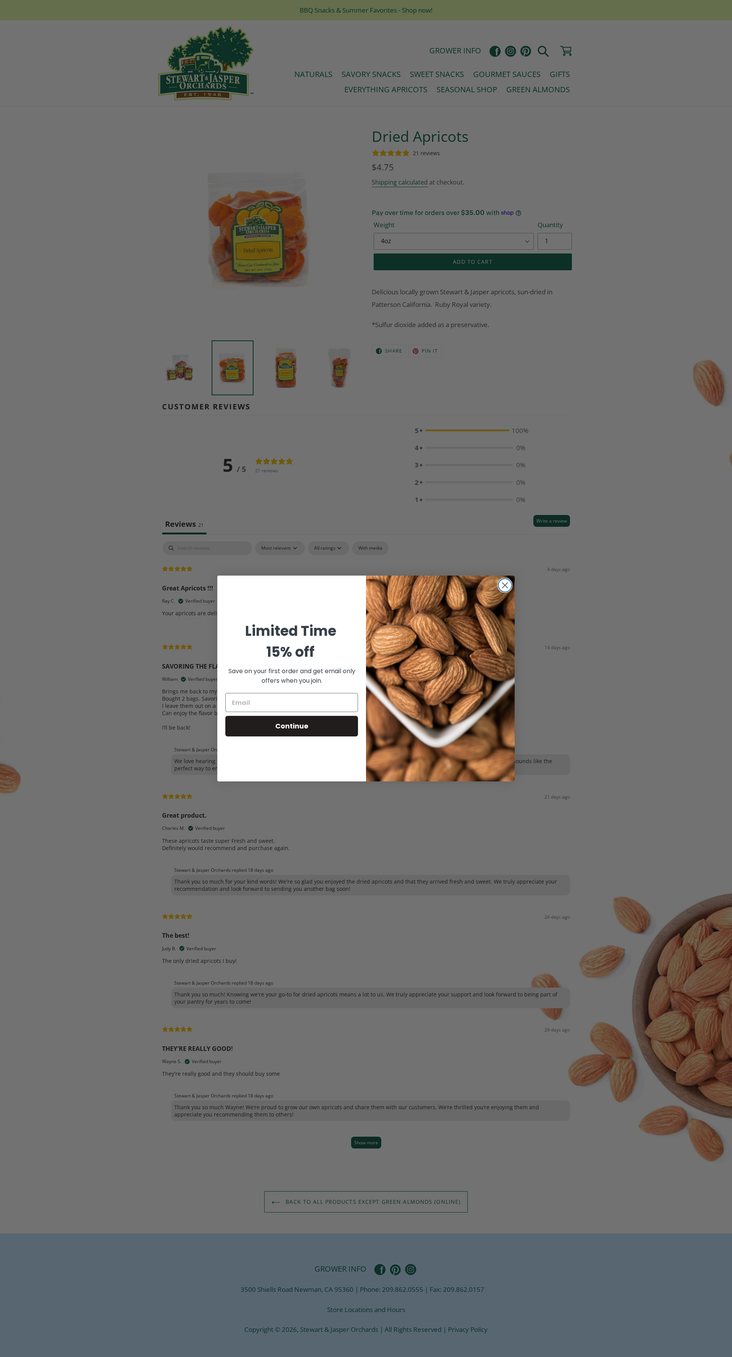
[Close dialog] (505, 585)
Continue (291, 726)
